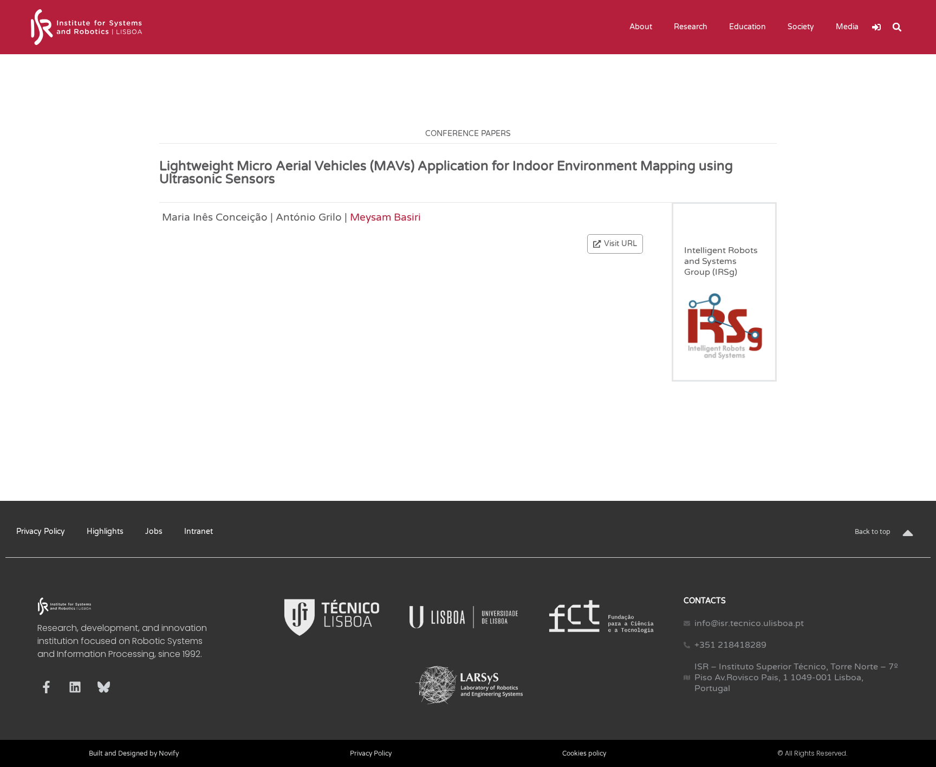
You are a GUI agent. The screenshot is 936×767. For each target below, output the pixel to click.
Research (690, 26)
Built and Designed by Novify (134, 753)
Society (801, 26)
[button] (897, 27)
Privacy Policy (40, 531)
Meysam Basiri (385, 217)
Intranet (198, 531)
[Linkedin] (75, 687)
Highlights (105, 531)
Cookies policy (584, 753)
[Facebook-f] (46, 687)
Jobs (153, 531)
